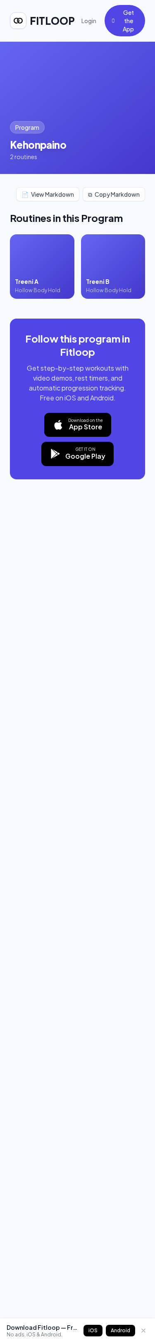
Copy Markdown (114, 194)
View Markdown (47, 194)
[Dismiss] (143, 1331)
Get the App (128, 21)
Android (120, 1330)
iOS (93, 1330)
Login (88, 20)
